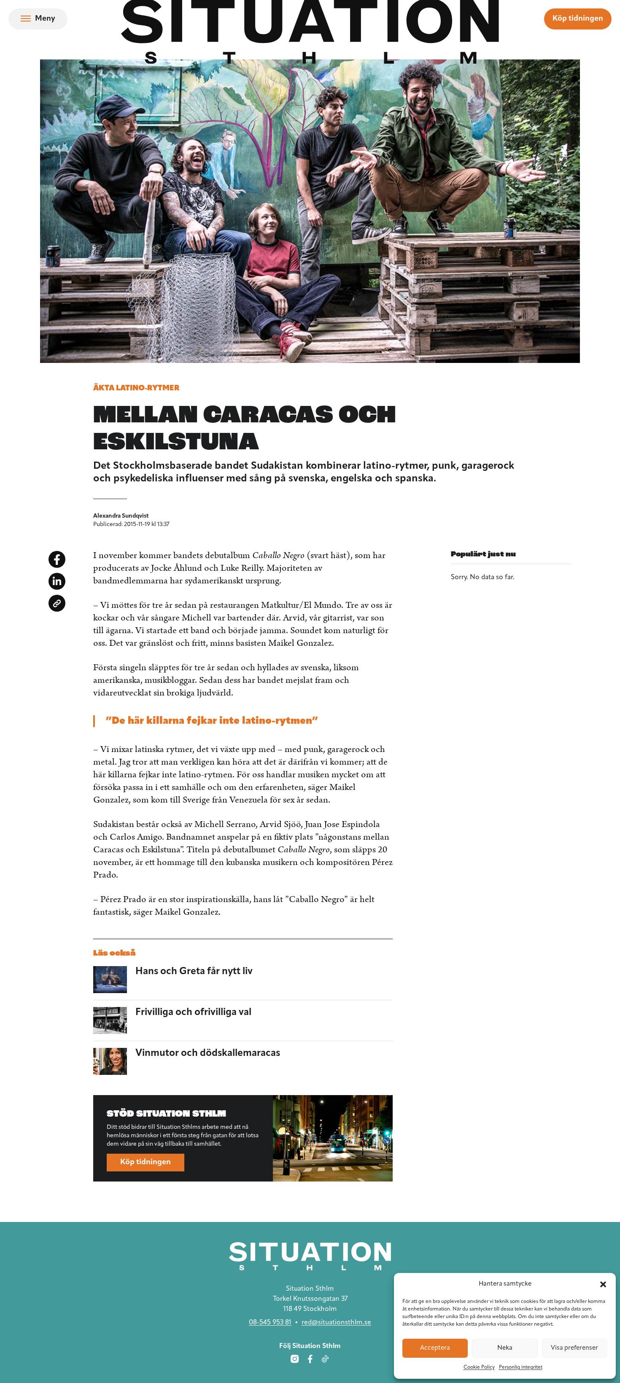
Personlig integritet (520, 1367)
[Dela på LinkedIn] (57, 581)
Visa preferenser (574, 1348)
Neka (504, 1348)
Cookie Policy (479, 1367)
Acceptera (435, 1348)
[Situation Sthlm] (310, 1256)
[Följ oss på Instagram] (295, 1358)
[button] (603, 1284)
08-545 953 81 (270, 1322)
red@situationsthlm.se (336, 1322)
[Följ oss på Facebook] (310, 1358)
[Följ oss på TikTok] (325, 1358)
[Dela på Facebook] (57, 559)
